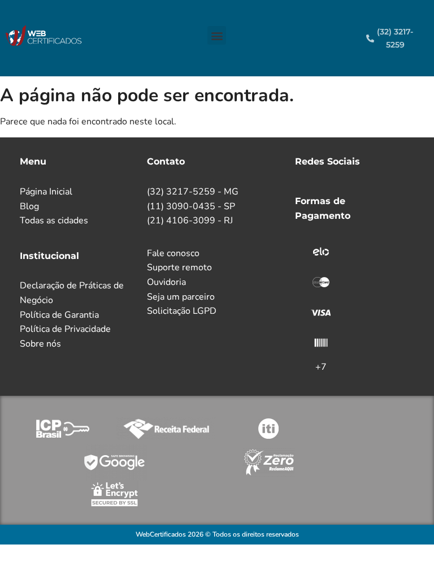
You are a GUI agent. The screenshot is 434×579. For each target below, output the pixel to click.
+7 (321, 367)
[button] (216, 35)
